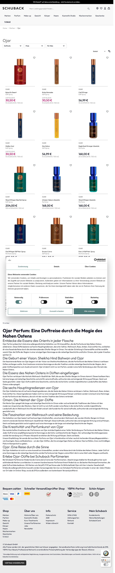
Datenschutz (51, 515)
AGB (47, 518)
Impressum (50, 520)
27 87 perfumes (50, 465)
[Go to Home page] (13, 8)
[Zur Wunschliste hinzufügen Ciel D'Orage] (107, 57)
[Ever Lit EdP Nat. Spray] (93, 238)
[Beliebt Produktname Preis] (99, 51)
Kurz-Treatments (31, 520)
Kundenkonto (94, 515)
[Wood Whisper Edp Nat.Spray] (20, 187)
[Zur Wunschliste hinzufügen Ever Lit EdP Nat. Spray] (107, 217)
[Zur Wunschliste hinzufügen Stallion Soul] (34, 111)
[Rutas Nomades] (56, 80)
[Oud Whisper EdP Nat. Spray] (20, 238)
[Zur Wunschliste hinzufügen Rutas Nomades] (71, 57)
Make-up (6, 520)
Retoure (70, 520)
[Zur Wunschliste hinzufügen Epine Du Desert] (34, 57)
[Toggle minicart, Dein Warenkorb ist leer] (109, 8)
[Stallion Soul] (20, 134)
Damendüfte (89, 349)
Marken (6, 515)
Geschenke (7, 534)
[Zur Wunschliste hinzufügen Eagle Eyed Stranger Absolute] (107, 111)
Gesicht (6, 523)
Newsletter (28, 528)
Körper (5, 526)
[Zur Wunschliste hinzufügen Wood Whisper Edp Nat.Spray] (34, 165)
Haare (5, 528)
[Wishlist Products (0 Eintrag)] (101, 8)
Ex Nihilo (64, 465)
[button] (13, 46)
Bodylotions (27, 441)
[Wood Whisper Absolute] (93, 187)
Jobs (26, 526)
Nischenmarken (9, 531)
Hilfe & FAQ (72, 515)
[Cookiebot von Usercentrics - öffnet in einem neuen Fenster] (96, 260)
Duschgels (10, 441)
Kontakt (70, 523)
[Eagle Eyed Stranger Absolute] (93, 134)
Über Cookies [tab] (90, 266)
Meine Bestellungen (97, 518)
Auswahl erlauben (57, 311)
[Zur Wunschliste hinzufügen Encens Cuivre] (71, 217)
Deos (17, 441)
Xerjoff (41, 465)
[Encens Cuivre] (56, 238)
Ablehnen (24, 311)
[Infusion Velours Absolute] (56, 187)
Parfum (6, 518)
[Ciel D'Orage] (93, 80)
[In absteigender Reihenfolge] (109, 51)
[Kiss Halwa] (56, 134)
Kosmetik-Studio (31, 518)
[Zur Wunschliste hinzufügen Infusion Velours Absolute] (71, 165)
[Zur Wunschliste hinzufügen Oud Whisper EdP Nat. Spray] (34, 217)
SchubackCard (95, 520)
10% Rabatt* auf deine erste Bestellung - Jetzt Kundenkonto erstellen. (56, 2)
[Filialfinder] (97, 8)
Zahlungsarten (73, 518)
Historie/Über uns (31, 515)
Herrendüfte (103, 349)
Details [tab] (56, 266)
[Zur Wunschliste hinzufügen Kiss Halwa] (71, 111)
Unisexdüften (64, 344)
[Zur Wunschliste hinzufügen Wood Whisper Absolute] (107, 165)
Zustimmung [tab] (23, 266)
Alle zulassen (89, 311)
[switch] (44, 302)
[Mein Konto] (105, 8)
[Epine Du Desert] (20, 80)
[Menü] (109, 550)
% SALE (6, 537)
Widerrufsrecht (52, 523)
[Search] (88, 9)
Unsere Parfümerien (32, 523)
